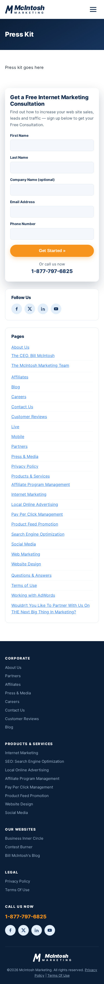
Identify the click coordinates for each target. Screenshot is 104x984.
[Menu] (93, 9)
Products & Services (30, 476)
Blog (15, 386)
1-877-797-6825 (52, 271)
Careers (18, 396)
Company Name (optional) (32, 180)
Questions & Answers (31, 575)
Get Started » (52, 250)
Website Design (26, 563)
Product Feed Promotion (34, 524)
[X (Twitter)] (29, 309)
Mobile (17, 436)
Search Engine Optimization (37, 534)
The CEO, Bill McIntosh (33, 355)
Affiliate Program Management (40, 484)
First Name (19, 135)
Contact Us (22, 406)
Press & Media (24, 456)
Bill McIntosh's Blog (22, 855)
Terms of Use (24, 585)
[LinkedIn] (43, 309)
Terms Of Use (17, 889)
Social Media (23, 543)
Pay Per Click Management (37, 514)
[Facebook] (16, 309)
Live (15, 426)
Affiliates (19, 376)
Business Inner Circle (24, 838)
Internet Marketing (28, 494)
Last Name (19, 157)
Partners (19, 446)
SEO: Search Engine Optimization (34, 761)
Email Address (22, 202)
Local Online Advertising (34, 504)
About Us (20, 347)
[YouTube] (56, 309)
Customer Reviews (29, 416)
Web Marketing (25, 554)
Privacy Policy (24, 466)
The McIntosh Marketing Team (40, 365)
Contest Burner (19, 846)
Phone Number (23, 224)
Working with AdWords (33, 595)
